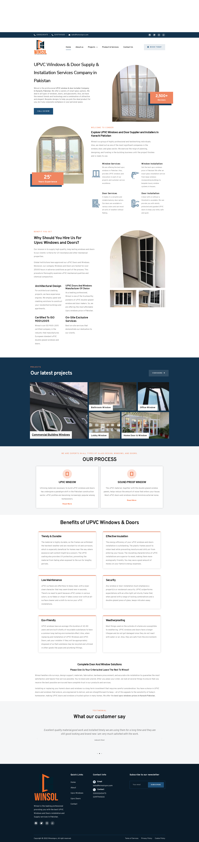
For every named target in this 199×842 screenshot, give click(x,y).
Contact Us (128, 47)
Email (99, 782)
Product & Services (110, 47)
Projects (91, 47)
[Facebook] (149, 35)
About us (79, 47)
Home (68, 47)
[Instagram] (159, 35)
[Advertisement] (69, 16)
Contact (100, 789)
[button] (154, 47)
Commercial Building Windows (51, 435)
